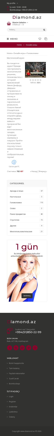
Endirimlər (13, 406)
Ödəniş (12, 417)
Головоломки (32, 53)
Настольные (15, 196)
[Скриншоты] (35, 70)
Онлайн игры (19, 53)
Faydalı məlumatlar (17, 373)
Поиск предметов (18, 214)
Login (11, 396)
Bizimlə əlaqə (14, 383)
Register (12, 401)
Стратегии (14, 220)
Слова (12, 208)
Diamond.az (27, 17)
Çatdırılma (13, 411)
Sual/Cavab (14, 378)
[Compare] (46, 38)
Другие (13, 225)
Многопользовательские (21, 231)
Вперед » (43, 171)
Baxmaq (27, 296)
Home (19, 45)
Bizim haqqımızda (16, 363)
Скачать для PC (14, 166)
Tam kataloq (14, 368)
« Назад (33, 171)
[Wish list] (40, 38)
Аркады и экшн (16, 191)
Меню (13, 39)
